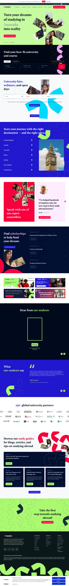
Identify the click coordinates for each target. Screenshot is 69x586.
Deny (59, 583)
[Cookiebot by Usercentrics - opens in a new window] (6, 584)
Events (45, 7)
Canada (35, 541)
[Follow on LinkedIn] (5, 549)
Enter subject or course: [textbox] (10, 67)
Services (28, 7)
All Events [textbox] (28, 96)
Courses (7, 61)
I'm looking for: (7, 65)
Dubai (35, 543)
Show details (14, 584)
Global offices (59, 537)
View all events (34, 115)
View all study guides (34, 492)
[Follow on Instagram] (16, 549)
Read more (9, 463)
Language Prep (48, 541)
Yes (43, 1)
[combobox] (12, 67)
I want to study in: (44, 65)
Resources (40, 7)
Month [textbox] (7, 96)
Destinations (17, 7)
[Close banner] (67, 577)
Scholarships (48, 543)
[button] (65, 202)
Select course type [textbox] (27, 67)
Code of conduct (60, 541)
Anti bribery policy (60, 539)
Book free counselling (58, 7)
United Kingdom (37, 537)
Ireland (35, 545)
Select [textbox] (42, 67)
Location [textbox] (48, 96)
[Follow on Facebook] (9, 549)
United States (36, 549)
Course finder (24, 7)
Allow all (58, 578)
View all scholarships (9, 247)
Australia (36, 539)
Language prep (34, 7)
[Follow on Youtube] (13, 549)
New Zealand (36, 547)
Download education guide (58, 61)
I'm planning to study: (27, 65)
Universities (15, 61)
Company (49, 7)
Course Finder (48, 537)
